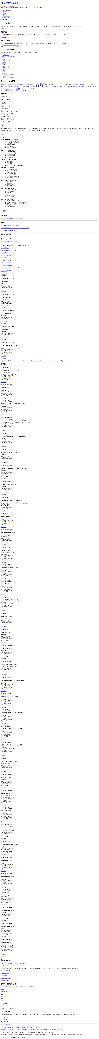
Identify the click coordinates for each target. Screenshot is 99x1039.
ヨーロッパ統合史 (81, 84)
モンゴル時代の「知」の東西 (73, 84)
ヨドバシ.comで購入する (6, 265)
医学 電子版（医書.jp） (8, 74)
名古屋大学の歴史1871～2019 (75, 86)
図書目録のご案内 (5, 980)
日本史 (4, 62)
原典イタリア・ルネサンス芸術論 (49, 86)
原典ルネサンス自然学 (58, 86)
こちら (59, 34)
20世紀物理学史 (3, 84)
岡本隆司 (83, 86)
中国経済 (39, 86)
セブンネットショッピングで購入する (10, 260)
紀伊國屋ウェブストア (6, 991)
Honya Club (3, 996)
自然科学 (5, 76)
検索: (2, 46)
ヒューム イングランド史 (49, 84)
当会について (38, 1027)
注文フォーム (4, 358)
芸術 (4, 59)
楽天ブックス (4, 1003)
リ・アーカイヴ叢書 (8, 77)
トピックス (11, 1029)
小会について (6, 17)
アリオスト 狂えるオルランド (11, 84)
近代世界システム (34, 88)
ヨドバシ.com (4, 1005)
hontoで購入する (4, 253)
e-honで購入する (4, 258)
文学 (4, 57)
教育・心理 (6, 67)
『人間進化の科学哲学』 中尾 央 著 (9, 225)
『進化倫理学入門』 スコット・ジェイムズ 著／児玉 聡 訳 (15, 228)
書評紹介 (5, 11)
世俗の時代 (24, 86)
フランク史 (56, 84)
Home (2, 90)
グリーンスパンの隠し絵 (28, 84)
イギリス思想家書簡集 (20, 84)
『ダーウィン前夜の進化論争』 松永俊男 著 (11, 218)
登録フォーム (4, 28)
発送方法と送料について (6, 975)
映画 (7, 89)
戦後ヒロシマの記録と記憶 (93, 86)
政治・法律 (6, 72)
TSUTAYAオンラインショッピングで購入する (12, 267)
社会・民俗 (6, 66)
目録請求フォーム (5, 37)
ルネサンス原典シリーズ (91, 84)
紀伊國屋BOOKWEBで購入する (8, 250)
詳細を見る (3, 291)
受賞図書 (5, 13)
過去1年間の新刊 (7, 10)
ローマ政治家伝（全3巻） (17, 86)
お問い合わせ (4, 1029)
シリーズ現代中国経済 (38, 84)
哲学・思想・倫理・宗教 (9, 56)
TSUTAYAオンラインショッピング (9, 1008)
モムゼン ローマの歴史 (63, 84)
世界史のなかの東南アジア (30, 86)
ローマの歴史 (8, 86)
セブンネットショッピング (7, 1001)
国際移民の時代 (4, 271)
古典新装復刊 (66, 86)
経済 (4, 69)
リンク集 (18, 1029)
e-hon (2, 998)
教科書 (4, 14)
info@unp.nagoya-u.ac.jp (76, 1034)
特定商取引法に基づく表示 (49, 1029)
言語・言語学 (6, 60)
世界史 (4, 63)
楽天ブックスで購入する (6, 263)
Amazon (2, 989)
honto (2, 994)
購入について (6, 16)
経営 (4, 70)
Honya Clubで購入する (6, 255)
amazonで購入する (5, 248)
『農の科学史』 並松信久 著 (8, 230)
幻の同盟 (87, 86)
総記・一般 (6, 55)
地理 (4, 64)
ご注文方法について (5, 973)
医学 (4, 73)
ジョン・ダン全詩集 (6, 270)
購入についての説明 (54, 968)
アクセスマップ (25, 1029)
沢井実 (18, 88)
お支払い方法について (6, 978)
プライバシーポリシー (36, 1029)
